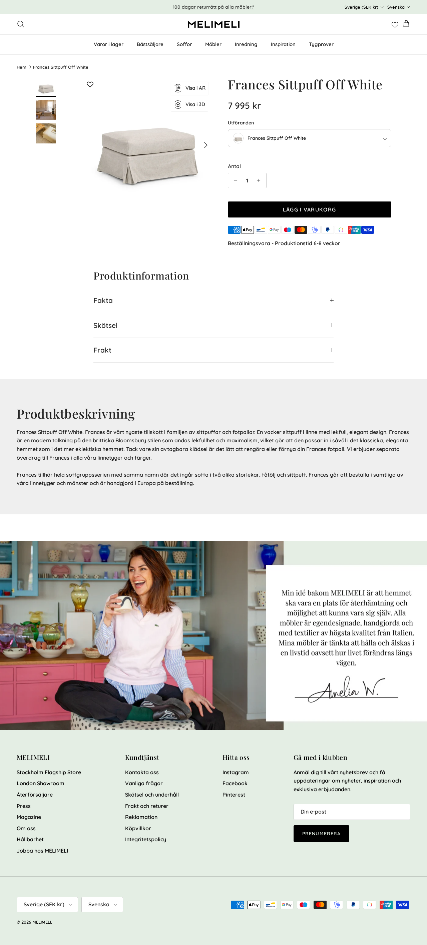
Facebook (235, 783)
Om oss (26, 828)
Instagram (236, 772)
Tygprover (321, 44)
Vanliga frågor (144, 783)
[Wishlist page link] (395, 24)
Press (24, 806)
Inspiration (283, 44)
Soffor (184, 44)
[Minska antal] (234, 180)
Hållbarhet (30, 839)
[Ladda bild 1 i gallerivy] (148, 142)
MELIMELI (41, 922)
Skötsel (105, 325)
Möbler (213, 44)
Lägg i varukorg (309, 209)
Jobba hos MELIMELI (42, 850)
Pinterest (234, 794)
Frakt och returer (146, 806)
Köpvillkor (138, 828)
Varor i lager (108, 44)
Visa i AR (195, 88)
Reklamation (141, 817)
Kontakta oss (142, 772)
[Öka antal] (260, 180)
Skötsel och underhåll (152, 794)
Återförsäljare (35, 794)
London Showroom (40, 783)
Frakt (102, 350)
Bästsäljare (150, 44)
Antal (234, 166)
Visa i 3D (195, 104)
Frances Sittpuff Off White (60, 67)
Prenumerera (321, 834)
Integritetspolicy (145, 839)
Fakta (103, 300)
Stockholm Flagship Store (49, 772)
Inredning (246, 44)
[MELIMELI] (214, 24)
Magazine (29, 817)
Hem (21, 67)
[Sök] (21, 24)
